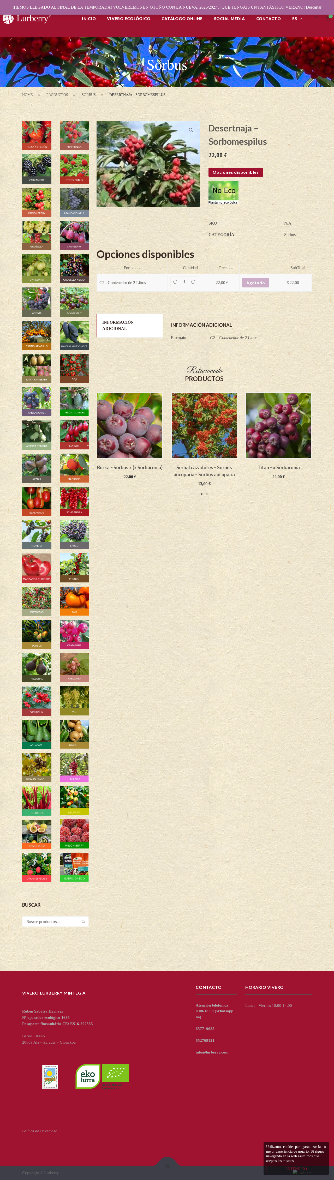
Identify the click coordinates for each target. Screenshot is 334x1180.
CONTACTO (268, 18)
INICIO (89, 18)
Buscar (83, 921)
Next (319, 444)
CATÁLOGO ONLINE (182, 18)
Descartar (313, 7)
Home (27, 95)
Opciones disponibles (236, 172)
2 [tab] (207, 494)
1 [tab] (201, 494)
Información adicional (118, 325)
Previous (88, 444)
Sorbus (89, 95)
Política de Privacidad (39, 1131)
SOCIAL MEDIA (229, 18)
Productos (57, 95)
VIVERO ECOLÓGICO (128, 18)
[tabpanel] (130, 436)
